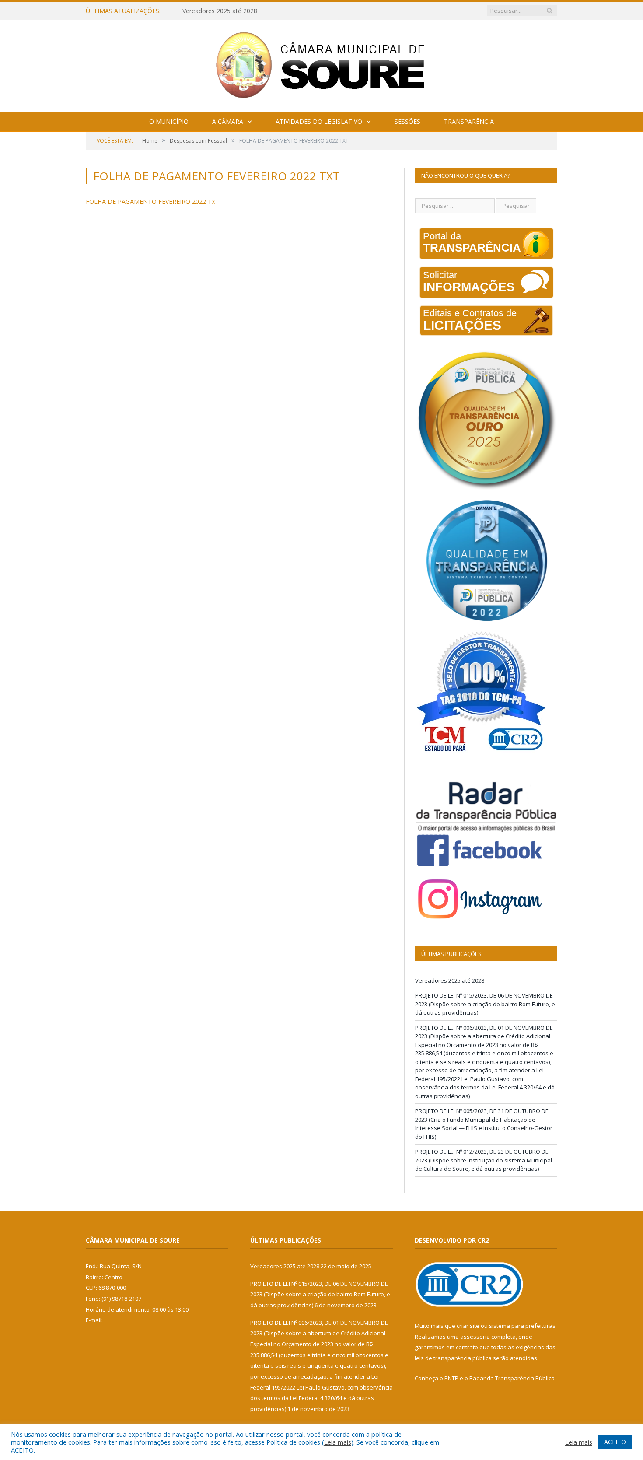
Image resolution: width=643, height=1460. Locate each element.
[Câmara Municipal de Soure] (322, 64)
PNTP (451, 1378)
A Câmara (227, 121)
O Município (169, 121)
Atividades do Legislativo (319, 121)
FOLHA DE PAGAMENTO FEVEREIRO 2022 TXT (152, 201)
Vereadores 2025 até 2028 (449, 980)
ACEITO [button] (615, 1442)
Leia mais (337, 1442)
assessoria (475, 1337)
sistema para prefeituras (522, 1326)
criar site (468, 1326)
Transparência (469, 121)
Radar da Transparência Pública (512, 1378)
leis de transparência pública (453, 1358)
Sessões (407, 121)
